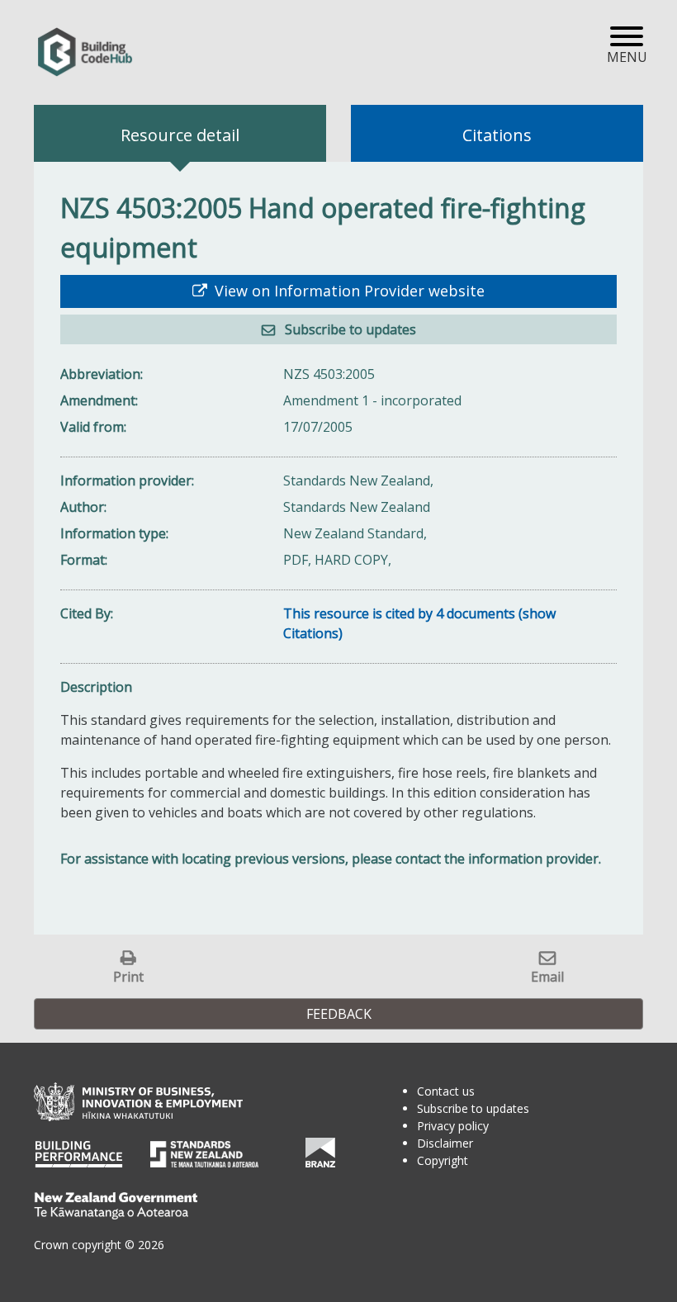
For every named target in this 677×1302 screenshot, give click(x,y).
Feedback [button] (339, 1014)
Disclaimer (445, 1143)
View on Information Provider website (348, 291)
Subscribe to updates (349, 329)
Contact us (446, 1091)
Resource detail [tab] (180, 135)
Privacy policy (453, 1126)
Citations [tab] (497, 135)
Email (547, 976)
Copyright (442, 1160)
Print (128, 976)
